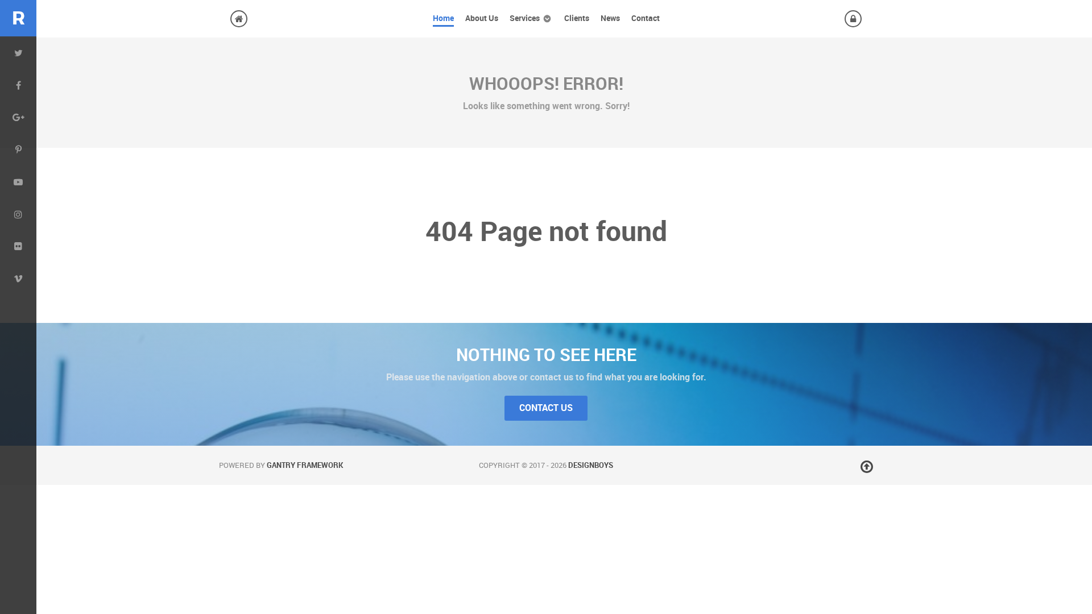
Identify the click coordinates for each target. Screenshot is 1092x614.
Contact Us (546, 408)
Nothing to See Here (546, 355)
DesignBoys (590, 465)
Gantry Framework (305, 465)
